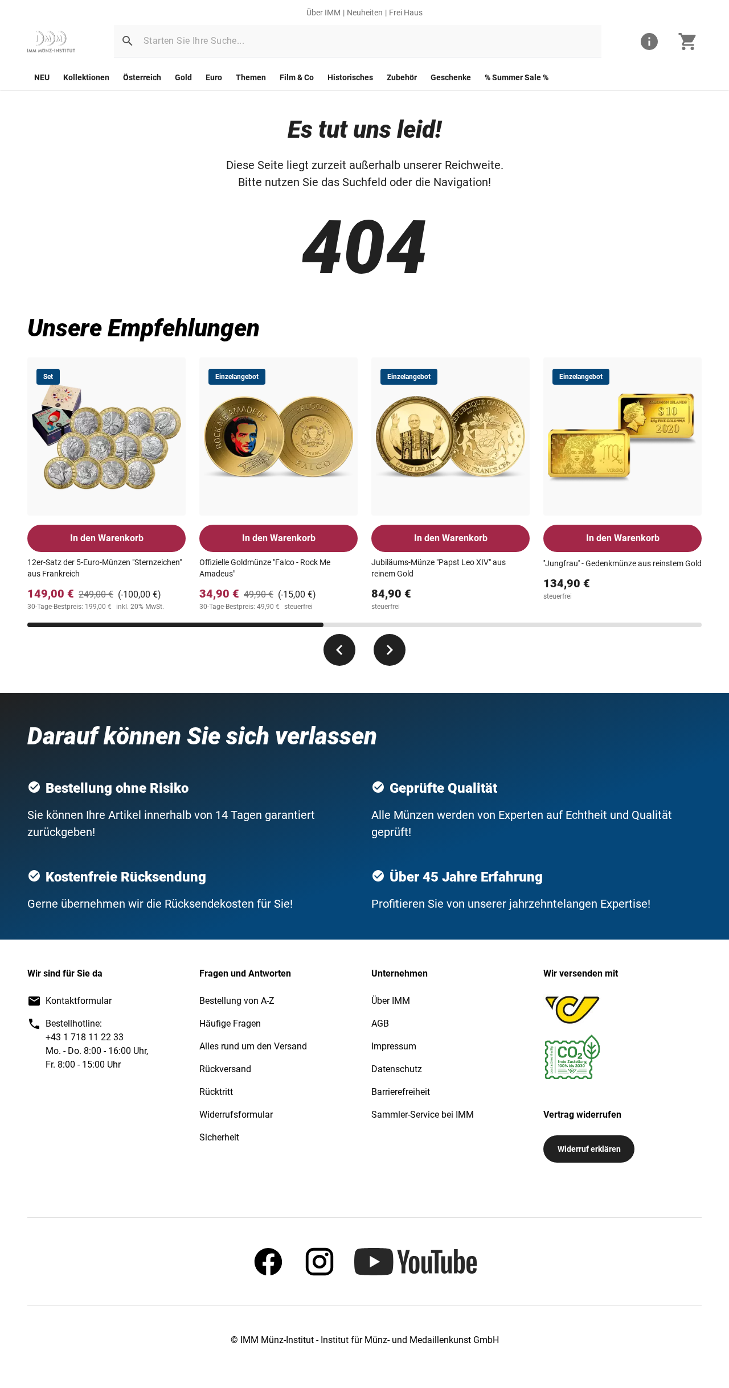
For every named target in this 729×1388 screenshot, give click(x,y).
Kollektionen (86, 77)
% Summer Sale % (516, 77)
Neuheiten (365, 12)
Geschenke (451, 77)
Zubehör (402, 77)
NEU (42, 77)
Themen (251, 77)
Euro (214, 77)
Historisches (350, 77)
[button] (127, 41)
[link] (51, 41)
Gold (183, 77)
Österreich (142, 77)
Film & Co (297, 77)
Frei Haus (406, 12)
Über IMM (323, 12)
